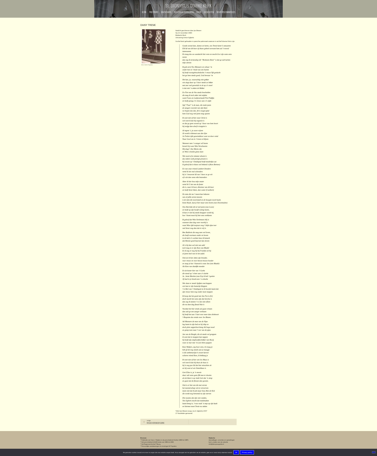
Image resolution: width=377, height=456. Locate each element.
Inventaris (166, 12)
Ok (236, 452)
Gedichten (209, 12)
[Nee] (374, 452)
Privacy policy (247, 452)
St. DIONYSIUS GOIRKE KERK (188, 5)
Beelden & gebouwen (184, 12)
